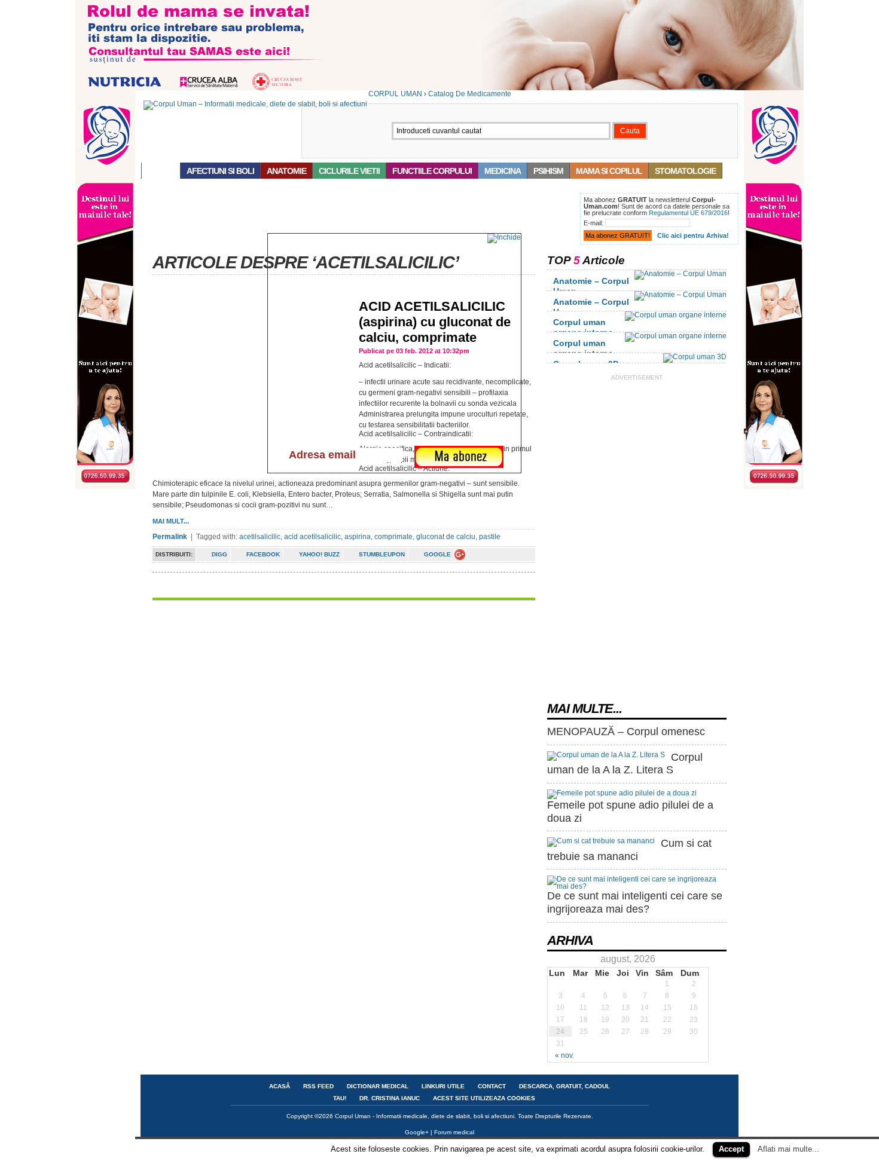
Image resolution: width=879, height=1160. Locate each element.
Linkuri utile (443, 1086)
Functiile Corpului (432, 171)
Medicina (502, 171)
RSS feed (318, 1086)
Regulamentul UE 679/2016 (688, 212)
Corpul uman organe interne (583, 327)
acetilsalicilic (259, 536)
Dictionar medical (377, 1086)
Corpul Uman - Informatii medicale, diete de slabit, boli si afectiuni (424, 1116)
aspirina (357, 536)
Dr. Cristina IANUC (389, 1098)
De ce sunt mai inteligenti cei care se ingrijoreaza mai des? (634, 902)
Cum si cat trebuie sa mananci (629, 849)
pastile (489, 536)
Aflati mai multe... (788, 1148)
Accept (731, 1148)
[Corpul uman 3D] (695, 357)
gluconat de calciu (445, 536)
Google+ (417, 1132)
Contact (492, 1086)
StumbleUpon (382, 554)
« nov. (564, 1055)
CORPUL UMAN (395, 94)
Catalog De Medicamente (469, 94)
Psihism (548, 171)
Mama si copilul (609, 171)
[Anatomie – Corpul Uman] (680, 274)
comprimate (393, 536)
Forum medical (454, 1132)
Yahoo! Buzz (319, 554)
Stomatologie (685, 171)
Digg (219, 554)
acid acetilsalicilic (312, 536)
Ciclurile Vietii (349, 171)
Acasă (161, 171)
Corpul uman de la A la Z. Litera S (625, 763)
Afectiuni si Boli (220, 171)
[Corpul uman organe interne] (676, 315)
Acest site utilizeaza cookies (484, 1098)
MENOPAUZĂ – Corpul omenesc (626, 731)
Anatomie (286, 171)
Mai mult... (170, 521)
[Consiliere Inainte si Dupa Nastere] (439, 88)
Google (437, 554)
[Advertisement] (358, 220)
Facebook (263, 554)
